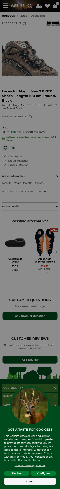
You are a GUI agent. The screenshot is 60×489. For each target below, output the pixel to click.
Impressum (41, 466)
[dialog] (30, 244)
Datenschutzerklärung (24, 466)
